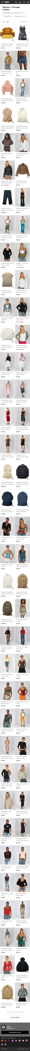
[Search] (16, 2)
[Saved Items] (24, 2)
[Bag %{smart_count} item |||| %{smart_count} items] (28, 2)
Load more (15, 1017)
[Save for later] (13, 40)
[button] (2, 1041)
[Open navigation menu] (2, 2)
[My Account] (20, 2)
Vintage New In (8, 16)
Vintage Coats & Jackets (21, 16)
